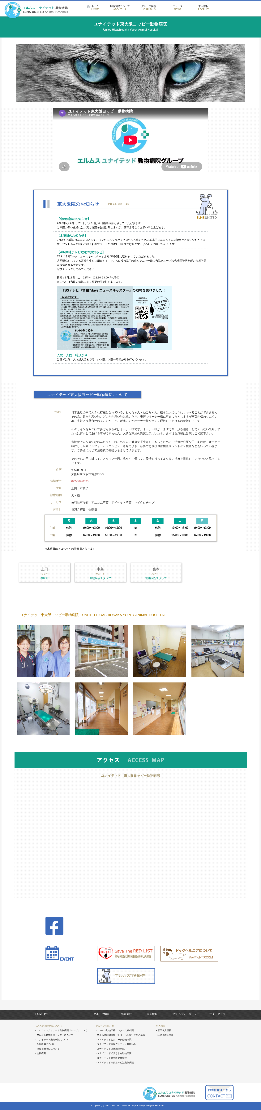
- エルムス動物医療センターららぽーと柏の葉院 (120, 1035)
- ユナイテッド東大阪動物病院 (111, 1058)
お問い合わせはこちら (219, 1092)
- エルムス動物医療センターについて (54, 1035)
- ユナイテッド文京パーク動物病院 (113, 1039)
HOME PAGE (43, 1013)
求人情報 (152, 1013)
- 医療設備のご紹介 (45, 1044)
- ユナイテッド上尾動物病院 (110, 1048)
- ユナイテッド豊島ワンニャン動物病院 (116, 1044)
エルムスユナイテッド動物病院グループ (36, 10)
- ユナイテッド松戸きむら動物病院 (113, 1053)
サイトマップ (217, 1013)
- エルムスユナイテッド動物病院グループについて (61, 1030)
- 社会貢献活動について (47, 1048)
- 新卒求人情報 (163, 1030)
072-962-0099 (79, 481)
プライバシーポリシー (185, 1013)
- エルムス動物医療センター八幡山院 (115, 1030)
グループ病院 (101, 1013)
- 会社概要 (40, 1053)
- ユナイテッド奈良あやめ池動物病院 (115, 1062)
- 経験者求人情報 (164, 1035)
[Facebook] (71, 926)
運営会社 (126, 1013)
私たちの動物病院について (49, 1025)
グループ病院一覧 (105, 1025)
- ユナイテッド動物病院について (52, 1039)
